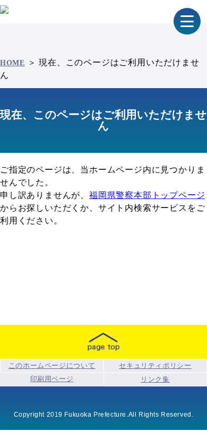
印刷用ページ (52, 379)
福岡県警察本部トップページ (147, 195)
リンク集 (155, 379)
